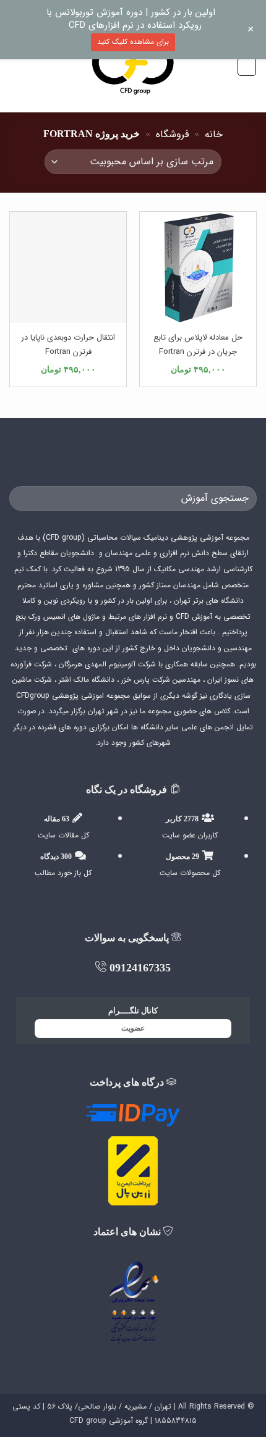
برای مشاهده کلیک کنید (133, 42)
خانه (214, 134)
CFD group (87, 1421)
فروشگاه (172, 134)
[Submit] (24, 498)
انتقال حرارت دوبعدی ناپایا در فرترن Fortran (68, 344)
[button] (247, 66)
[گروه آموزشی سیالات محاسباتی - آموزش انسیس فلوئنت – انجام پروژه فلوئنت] (133, 66)
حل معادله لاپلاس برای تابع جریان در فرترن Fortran (197, 344)
